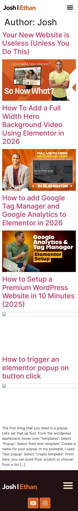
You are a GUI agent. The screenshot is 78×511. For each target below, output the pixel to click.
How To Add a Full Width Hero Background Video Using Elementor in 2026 (33, 125)
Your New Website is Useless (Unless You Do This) (36, 43)
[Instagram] (45, 503)
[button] (70, 8)
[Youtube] (33, 503)
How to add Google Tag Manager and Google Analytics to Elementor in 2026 (34, 210)
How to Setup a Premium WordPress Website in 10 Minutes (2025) (38, 291)
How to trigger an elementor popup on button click (35, 367)
